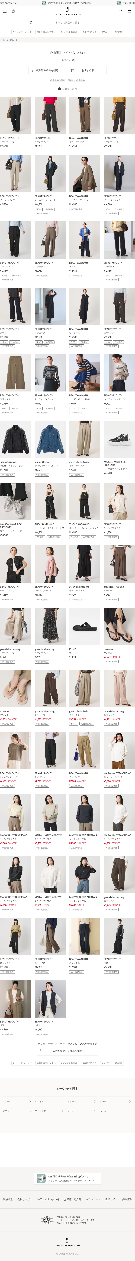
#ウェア (105, 32)
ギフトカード (93, 1199)
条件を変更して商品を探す (67, 1051)
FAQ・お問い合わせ (48, 1199)
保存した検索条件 (76, 80)
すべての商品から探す (67, 23)
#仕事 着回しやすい (46, 32)
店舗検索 (8, 1199)
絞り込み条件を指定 (47, 70)
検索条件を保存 (57, 80)
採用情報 (127, 1199)
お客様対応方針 (72, 1199)
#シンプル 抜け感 (69, 32)
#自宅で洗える (90, 32)
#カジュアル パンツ (22, 32)
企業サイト (111, 1199)
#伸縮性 (118, 32)
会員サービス (24, 1199)
